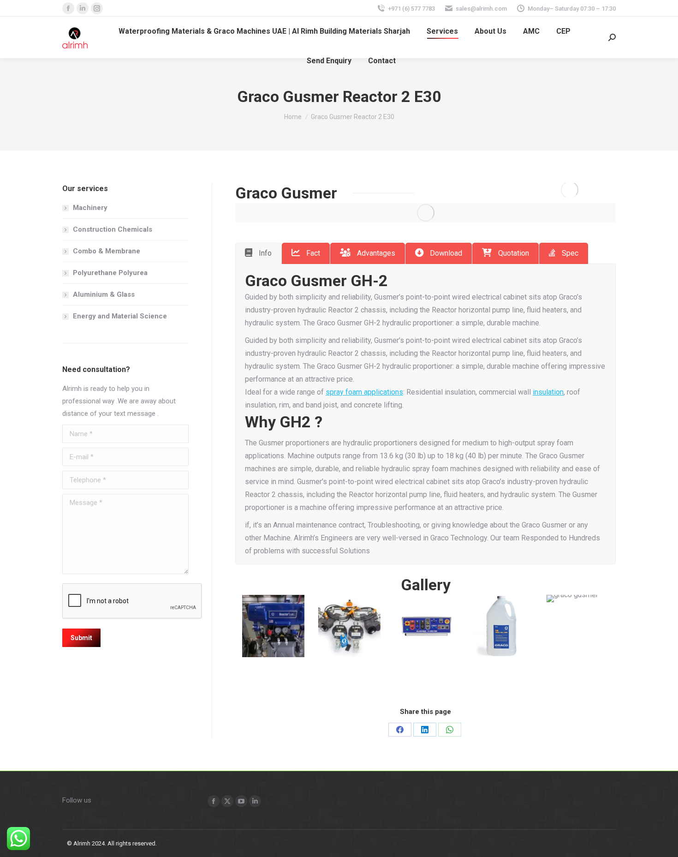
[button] (233, 625)
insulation (548, 392)
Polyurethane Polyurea (110, 273)
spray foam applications (364, 392)
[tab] (258, 253)
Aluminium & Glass (104, 294)
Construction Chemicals (112, 229)
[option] (273, 626)
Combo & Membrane (106, 251)
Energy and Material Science (120, 316)
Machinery (90, 208)
